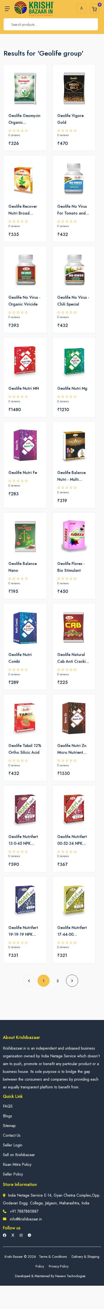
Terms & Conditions (53, 1256)
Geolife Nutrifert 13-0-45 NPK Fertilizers (23, 840)
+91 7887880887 (24, 1211)
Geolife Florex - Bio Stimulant (71, 567)
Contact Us (12, 1135)
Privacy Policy (58, 1266)
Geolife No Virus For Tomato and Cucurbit (72, 210)
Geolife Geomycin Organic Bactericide (24, 119)
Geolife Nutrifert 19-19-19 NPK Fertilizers (23, 931)
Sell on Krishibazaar (19, 1155)
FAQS (8, 1106)
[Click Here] (37, 76)
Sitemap (9, 1125)
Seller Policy (13, 1174)
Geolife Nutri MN (23, 388)
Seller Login (12, 1145)
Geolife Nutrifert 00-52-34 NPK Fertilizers (72, 840)
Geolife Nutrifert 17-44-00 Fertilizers (72, 931)
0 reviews (14, 135)
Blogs (7, 1116)
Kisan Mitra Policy (17, 1164)
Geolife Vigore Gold (70, 119)
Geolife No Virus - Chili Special (73, 301)
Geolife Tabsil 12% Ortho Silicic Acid (24, 749)
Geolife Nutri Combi (20, 658)
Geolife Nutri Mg (72, 388)
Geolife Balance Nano (22, 567)
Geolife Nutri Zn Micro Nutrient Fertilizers (71, 749)
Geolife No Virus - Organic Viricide (24, 301)
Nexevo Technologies (70, 1276)
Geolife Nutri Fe (22, 472)
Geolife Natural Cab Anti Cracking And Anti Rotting (73, 658)
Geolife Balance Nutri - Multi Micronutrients (71, 476)
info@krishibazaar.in (26, 1219)
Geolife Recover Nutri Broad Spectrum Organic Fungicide (24, 210)
